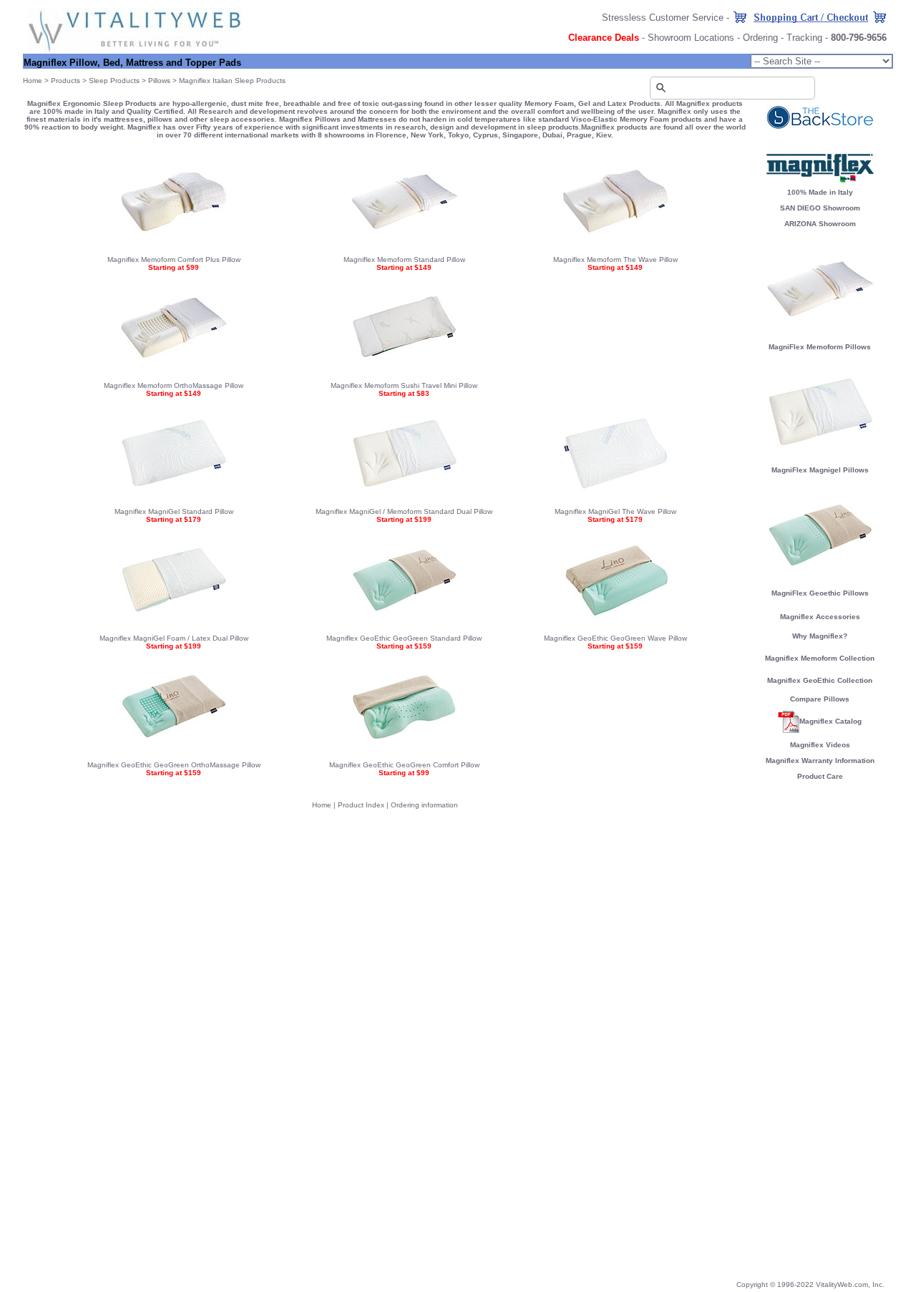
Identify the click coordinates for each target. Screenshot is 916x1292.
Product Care (820, 776)
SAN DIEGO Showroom (820, 208)
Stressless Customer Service (662, 17)
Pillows (159, 80)
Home (32, 80)
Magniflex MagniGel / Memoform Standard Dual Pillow (404, 511)
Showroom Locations (691, 37)
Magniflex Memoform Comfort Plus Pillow (173, 259)
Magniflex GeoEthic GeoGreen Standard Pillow (404, 638)
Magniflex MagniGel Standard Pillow (173, 511)
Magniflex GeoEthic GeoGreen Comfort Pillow (404, 765)
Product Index (361, 805)
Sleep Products (114, 80)
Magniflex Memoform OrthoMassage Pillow (173, 385)
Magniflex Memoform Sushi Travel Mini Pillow (404, 385)
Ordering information (424, 805)
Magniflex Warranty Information (820, 760)
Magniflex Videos (820, 745)
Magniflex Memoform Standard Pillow (404, 259)
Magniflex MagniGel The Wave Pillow (615, 511)
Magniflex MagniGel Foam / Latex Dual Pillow (173, 638)
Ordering (760, 37)
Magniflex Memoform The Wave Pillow (615, 259)
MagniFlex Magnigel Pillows (820, 470)
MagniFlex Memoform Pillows (820, 347)
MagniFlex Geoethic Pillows (820, 593)
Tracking (804, 37)
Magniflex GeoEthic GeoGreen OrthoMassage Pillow (173, 765)
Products (65, 80)
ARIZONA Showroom (820, 224)
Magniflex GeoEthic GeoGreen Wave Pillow (615, 638)
